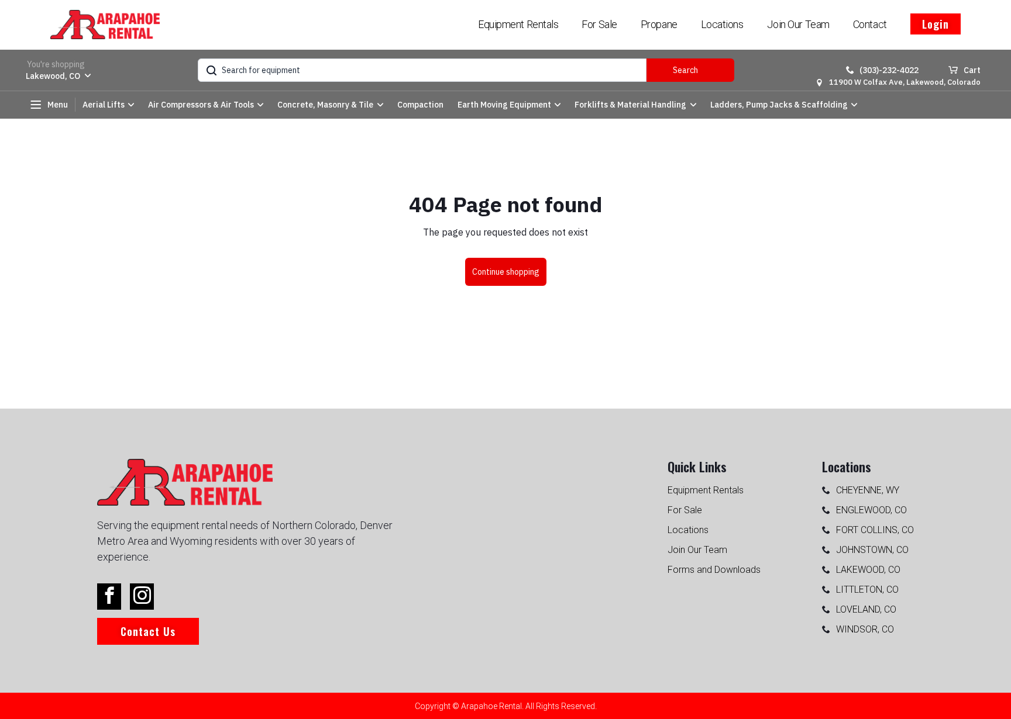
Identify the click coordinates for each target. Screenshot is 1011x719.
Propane (659, 24)
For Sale (599, 24)
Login (935, 24)
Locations (722, 24)
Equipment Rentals (518, 24)
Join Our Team (798, 24)
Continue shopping (505, 272)
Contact (870, 24)
